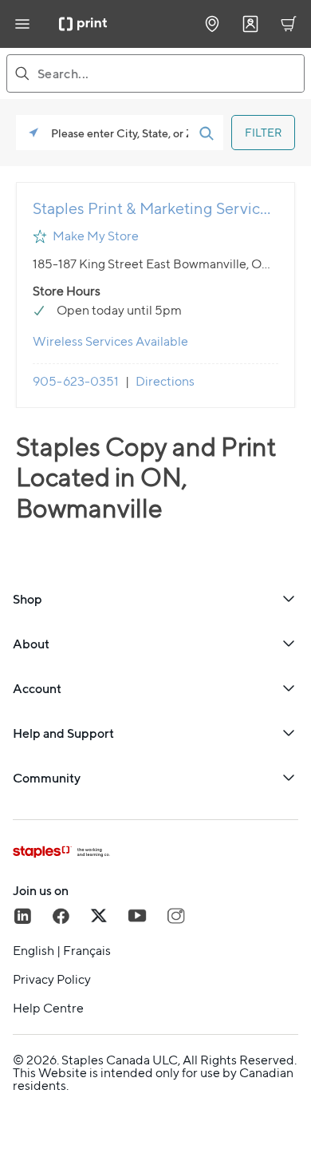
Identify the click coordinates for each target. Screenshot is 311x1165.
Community (47, 778)
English (33, 950)
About (31, 644)
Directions (165, 381)
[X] (98, 915)
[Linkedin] (22, 915)
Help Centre (48, 1008)
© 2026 (35, 1060)
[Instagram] (175, 915)
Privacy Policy (52, 979)
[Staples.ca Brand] (155, 852)
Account (37, 688)
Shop (27, 599)
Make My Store (96, 236)
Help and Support (63, 733)
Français (87, 950)
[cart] (288, 24)
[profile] (250, 24)
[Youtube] (137, 915)
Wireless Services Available (110, 341)
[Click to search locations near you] (33, 132)
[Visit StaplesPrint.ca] (83, 24)
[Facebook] (60, 915)
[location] (212, 24)
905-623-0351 (76, 381)
